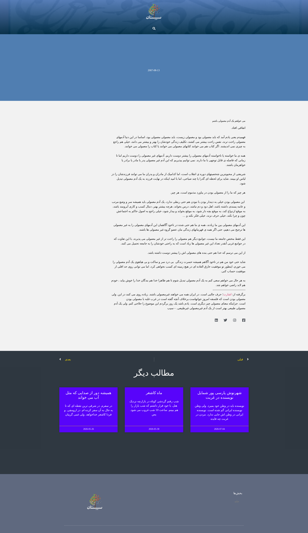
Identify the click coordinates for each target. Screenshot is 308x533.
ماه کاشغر (154, 393)
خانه (237, 501)
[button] (154, 28)
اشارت (227, 294)
